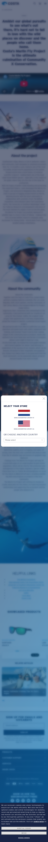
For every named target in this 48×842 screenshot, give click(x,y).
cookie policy (39, 821)
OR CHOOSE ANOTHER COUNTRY (21, 434)
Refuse (24, 833)
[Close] (44, 398)
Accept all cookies (24, 828)
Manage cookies (24, 837)
